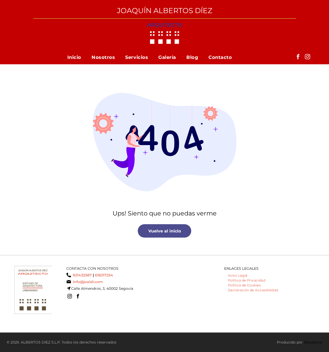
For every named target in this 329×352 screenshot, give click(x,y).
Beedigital (313, 342)
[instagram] (307, 57)
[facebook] (298, 57)
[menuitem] (74, 57)
